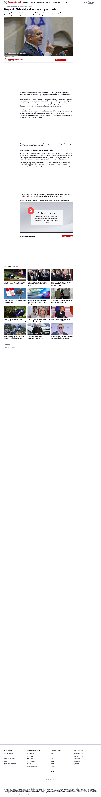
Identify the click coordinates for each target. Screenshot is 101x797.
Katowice (52, 771)
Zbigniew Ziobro (30, 756)
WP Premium (40, 2)
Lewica (75, 760)
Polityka (64, 2)
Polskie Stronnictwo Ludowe (80, 756)
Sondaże (5, 761)
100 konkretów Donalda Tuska (10, 764)
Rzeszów (52, 773)
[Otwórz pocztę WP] (81, 2)
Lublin (52, 774)
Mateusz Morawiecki (31, 753)
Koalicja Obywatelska (78, 753)
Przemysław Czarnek (31, 755)
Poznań (52, 761)
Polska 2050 (76, 763)
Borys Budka (29, 763)
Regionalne (56, 2)
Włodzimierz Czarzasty (31, 764)
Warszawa (53, 753)
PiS (75, 751)
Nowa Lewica (77, 761)
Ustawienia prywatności (73, 784)
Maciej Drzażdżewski (17, 59)
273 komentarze (61, 60)
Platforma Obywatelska (79, 755)
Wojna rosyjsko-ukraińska (9, 753)
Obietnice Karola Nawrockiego (10, 763)
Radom (52, 769)
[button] (85, 2)
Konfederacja (77, 758)
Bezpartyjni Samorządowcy (79, 764)
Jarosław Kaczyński (31, 751)
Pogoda (48, 2)
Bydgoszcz (53, 764)
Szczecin (52, 760)
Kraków (52, 756)
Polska (25, 2)
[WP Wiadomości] (15, 2)
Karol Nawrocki (30, 769)
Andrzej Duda (30, 758)
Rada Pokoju (6, 755)
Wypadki (5, 760)
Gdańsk (52, 763)
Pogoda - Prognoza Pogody (9, 758)
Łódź (52, 758)
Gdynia (52, 768)
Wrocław (52, 755)
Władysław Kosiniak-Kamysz (33, 766)
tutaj (31, 794)
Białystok (52, 766)
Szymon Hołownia (31, 761)
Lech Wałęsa (29, 768)
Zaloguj (91, 2)
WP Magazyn (6, 751)
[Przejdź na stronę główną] (5, 3)
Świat (32, 2)
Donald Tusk (29, 760)
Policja (5, 756)
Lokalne (52, 751)
